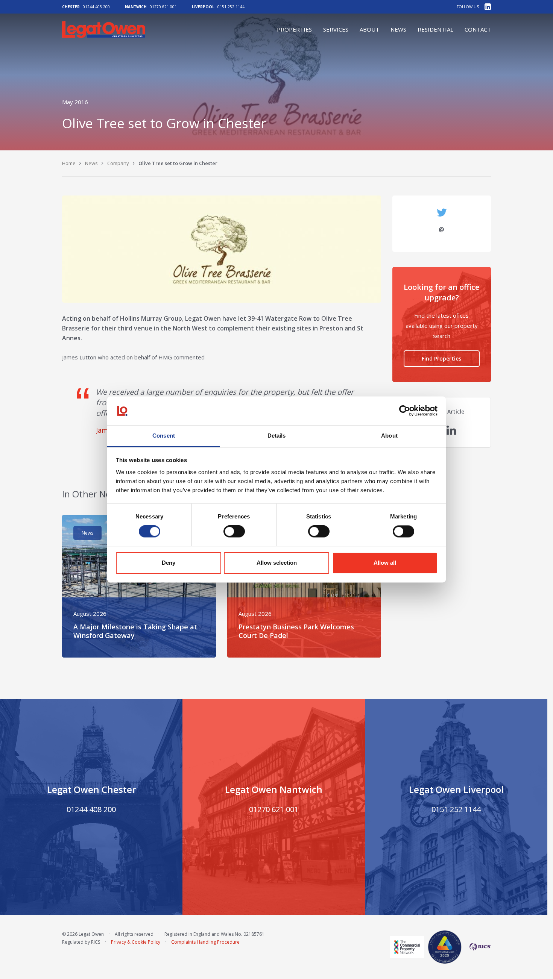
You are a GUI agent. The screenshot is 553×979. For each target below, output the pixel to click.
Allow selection (277, 562)
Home (69, 163)
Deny (168, 562)
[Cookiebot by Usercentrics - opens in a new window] (405, 411)
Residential (435, 29)
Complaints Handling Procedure (205, 942)
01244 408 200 (96, 6)
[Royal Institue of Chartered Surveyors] (478, 946)
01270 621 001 (163, 6)
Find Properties (441, 358)
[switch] (234, 532)
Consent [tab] (163, 435)
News (398, 29)
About (369, 29)
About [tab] (389, 435)
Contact (478, 29)
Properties (294, 29)
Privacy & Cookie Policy (135, 942)
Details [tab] (276, 435)
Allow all (385, 562)
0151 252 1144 (231, 6)
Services (335, 29)
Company (118, 163)
